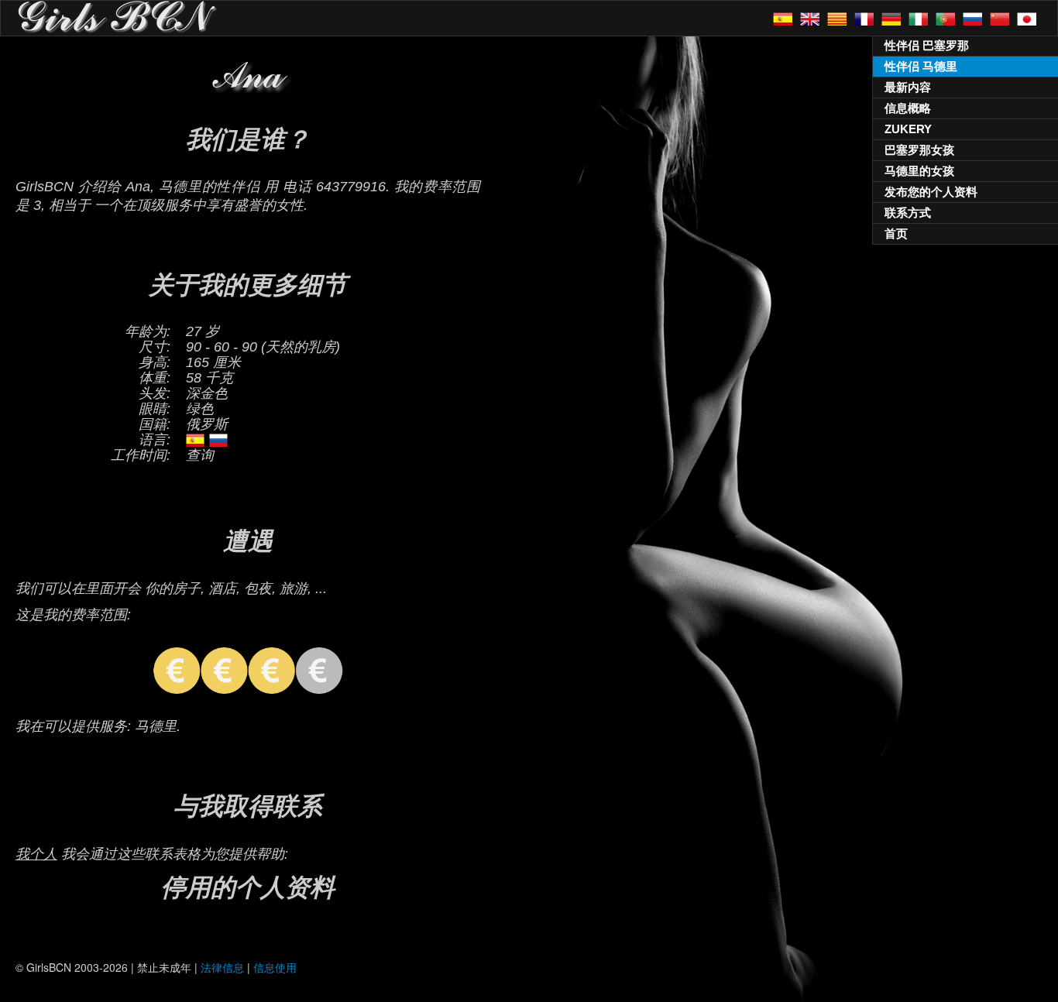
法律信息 (222, 967)
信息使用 (275, 967)
